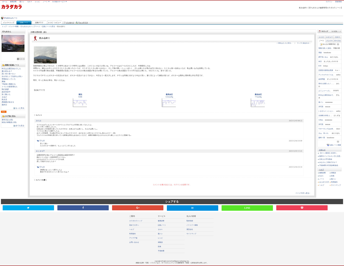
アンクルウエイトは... (326, 75)
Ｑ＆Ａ (29, 2)
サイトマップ (336, 185)
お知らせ (322, 150)
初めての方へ (134, 225)
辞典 (332, 176)
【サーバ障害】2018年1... (328, 153)
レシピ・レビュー (54, 22)
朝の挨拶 (5, 89)
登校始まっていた (9, 79)
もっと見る (20, 108)
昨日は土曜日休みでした (11, 69)
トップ (4, 26)
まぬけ (4, 97)
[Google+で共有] (137, 207)
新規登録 (338, 2)
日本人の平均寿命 (325, 159)
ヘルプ (321, 169)
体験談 (333, 173)
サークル (337, 41)
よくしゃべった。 (324, 91)
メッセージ (70, 22)
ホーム (4, 2)
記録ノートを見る (48, 26)
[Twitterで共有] (28, 207)
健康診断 (13, 2)
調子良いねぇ (323, 57)
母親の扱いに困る (324, 48)
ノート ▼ (46, 2)
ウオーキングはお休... (326, 129)
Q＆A (321, 176)
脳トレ (21, 2)
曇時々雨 (321, 138)
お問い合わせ (134, 242)
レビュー (329, 37)
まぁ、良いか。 (324, 133)
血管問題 (321, 79)
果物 (3, 81)
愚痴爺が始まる (8, 102)
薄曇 (320, 53)
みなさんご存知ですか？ (328, 162)
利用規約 (334, 182)
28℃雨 (320, 107)
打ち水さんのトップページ (30, 26)
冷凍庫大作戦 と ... (325, 115)
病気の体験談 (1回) (9, 122)
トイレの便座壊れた (9, 87)
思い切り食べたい (9, 74)
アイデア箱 (133, 238)
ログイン (329, 2)
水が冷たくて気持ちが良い (12, 76)
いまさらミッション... (326, 111)
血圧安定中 (6, 92)
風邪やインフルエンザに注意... (330, 156)
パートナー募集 (192, 225)
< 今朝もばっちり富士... (284, 43)
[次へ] (338, 44)
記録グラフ (39, 22)
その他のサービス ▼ (59, 2)
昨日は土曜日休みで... (326, 95)
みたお (38, 121)
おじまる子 (40, 151)
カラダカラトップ (135, 221)
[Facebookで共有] (83, 207)
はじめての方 (324, 182)
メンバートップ (8, 22)
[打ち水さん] (13, 51)
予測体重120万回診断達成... (329, 165)
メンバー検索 (14, 26)
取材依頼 (190, 221)
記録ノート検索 (335, 145)
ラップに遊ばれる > (303, 43)
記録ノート (24, 22)
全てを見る (20, 126)
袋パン (320, 102)
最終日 (4, 105)
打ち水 (42, 141)
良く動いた (6, 94)
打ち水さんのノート (10, 18)
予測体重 (161, 251)
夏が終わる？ (7, 71)
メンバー (329, 41)
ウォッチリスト (83, 23)
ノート (321, 41)
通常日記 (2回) (7, 120)
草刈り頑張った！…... (326, 84)
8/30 (319, 66)
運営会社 (190, 229)
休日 (320, 61)
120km (320, 120)
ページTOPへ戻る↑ (302, 193)
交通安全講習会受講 (325, 70)
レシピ (37, 2)
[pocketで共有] (302, 207)
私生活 (4, 99)
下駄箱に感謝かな (9, 84)
